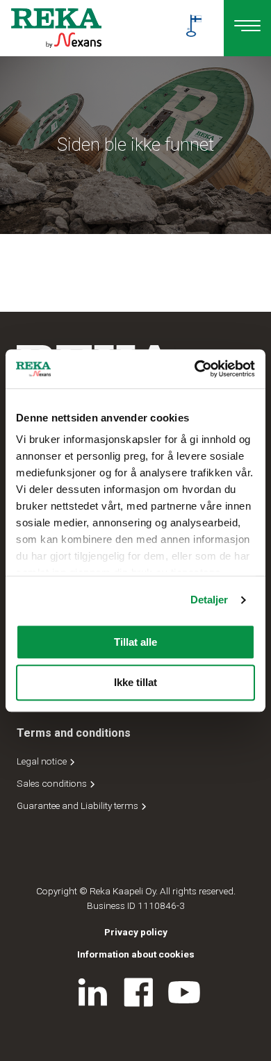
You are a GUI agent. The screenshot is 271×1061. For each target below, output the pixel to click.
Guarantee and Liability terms (78, 805)
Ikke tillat (135, 683)
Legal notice (43, 761)
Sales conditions (53, 783)
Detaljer (209, 599)
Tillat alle (135, 642)
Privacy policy (135, 931)
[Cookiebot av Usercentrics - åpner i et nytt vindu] (195, 369)
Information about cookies (136, 954)
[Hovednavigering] (247, 28)
